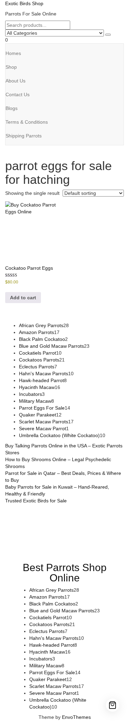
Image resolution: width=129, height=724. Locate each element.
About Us (15, 80)
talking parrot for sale (50, 542)
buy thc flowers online (77, 528)
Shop (11, 67)
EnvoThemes (76, 717)
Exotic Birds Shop (24, 3)
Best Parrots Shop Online (65, 572)
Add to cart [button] (23, 297)
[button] (64, 39)
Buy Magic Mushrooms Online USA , (48, 514)
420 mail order (34, 528)
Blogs (12, 108)
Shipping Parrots (24, 135)
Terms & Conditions (27, 122)
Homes (13, 53)
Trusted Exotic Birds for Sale (36, 500)
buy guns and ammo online (57, 549)
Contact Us (18, 94)
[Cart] (112, 705)
